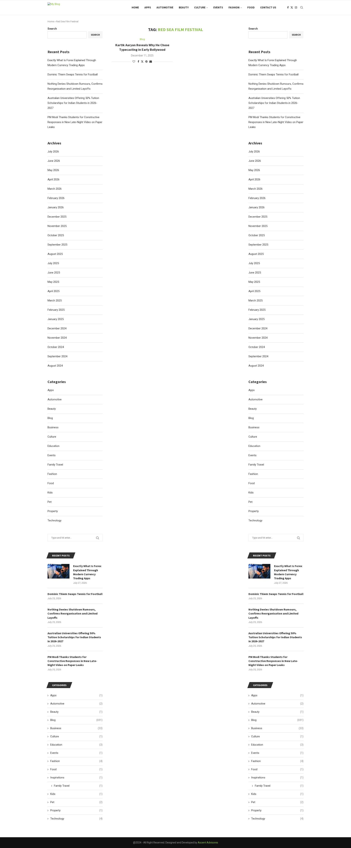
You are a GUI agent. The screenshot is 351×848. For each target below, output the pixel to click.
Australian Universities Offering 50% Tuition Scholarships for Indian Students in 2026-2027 (274, 103)
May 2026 (254, 170)
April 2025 (254, 291)
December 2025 (257, 216)
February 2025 (256, 309)
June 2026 (254, 160)
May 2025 (254, 282)
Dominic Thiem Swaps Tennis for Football (273, 74)
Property (253, 511)
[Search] (301, 7)
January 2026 (256, 207)
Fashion (234, 7)
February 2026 (256, 198)
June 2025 (254, 272)
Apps (147, 7)
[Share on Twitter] (142, 61)
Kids (251, 492)
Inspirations (277, 777)
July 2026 (254, 151)
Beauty (184, 7)
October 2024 (256, 347)
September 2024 (258, 356)
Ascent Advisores (208, 842)
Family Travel (256, 464)
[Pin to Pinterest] (146, 61)
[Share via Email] (150, 61)
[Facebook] (288, 7)
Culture (199, 7)
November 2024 (257, 337)
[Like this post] (134, 61)
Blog (251, 418)
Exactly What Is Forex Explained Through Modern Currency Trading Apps (288, 572)
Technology (255, 520)
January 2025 (256, 319)
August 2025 (256, 254)
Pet (250, 502)
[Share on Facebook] (138, 61)
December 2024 (257, 328)
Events (218, 7)
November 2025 (257, 226)
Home (135, 7)
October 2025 (256, 235)
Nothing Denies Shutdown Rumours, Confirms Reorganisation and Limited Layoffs (273, 613)
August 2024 (256, 365)
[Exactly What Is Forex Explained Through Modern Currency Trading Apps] (259, 571)
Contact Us (268, 7)
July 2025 (254, 263)
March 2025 (255, 300)
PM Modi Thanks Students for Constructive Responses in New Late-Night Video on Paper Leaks (275, 122)
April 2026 (254, 179)
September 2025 (258, 244)
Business (253, 427)
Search (253, 28)
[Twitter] (291, 7)
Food (251, 7)
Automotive (164, 7)
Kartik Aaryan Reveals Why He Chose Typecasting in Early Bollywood (142, 47)
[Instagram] (296, 7)
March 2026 (255, 188)
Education (254, 446)
